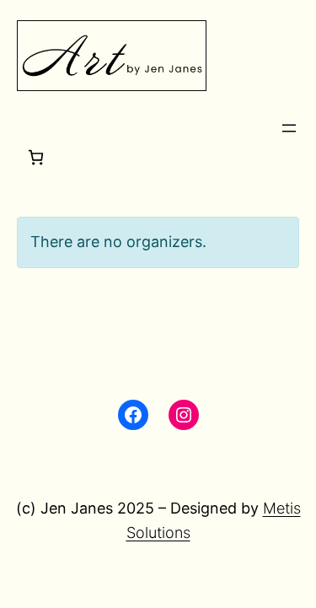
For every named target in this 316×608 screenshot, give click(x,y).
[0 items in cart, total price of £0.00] (36, 157)
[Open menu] (289, 128)
